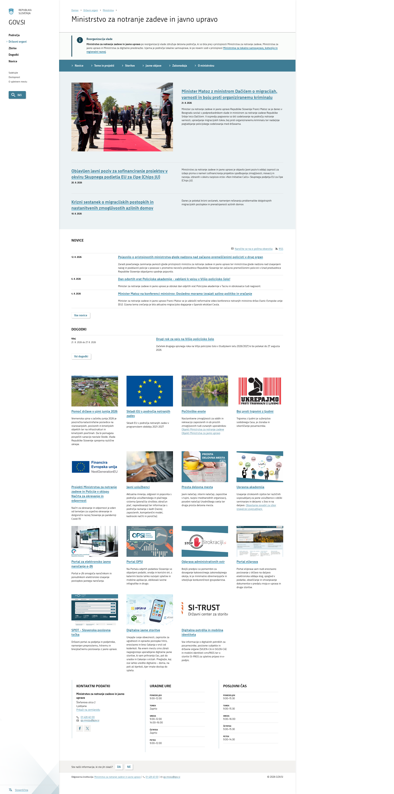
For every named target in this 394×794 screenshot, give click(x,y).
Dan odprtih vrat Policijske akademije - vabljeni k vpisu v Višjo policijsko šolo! (174, 279)
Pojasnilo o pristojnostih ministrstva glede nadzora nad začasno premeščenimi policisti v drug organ (190, 257)
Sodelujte (13, 72)
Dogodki (14, 55)
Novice (13, 61)
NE (129, 767)
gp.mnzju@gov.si (90, 720)
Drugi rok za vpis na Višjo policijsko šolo (185, 339)
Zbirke (13, 48)
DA (119, 767)
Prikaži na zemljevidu (88, 709)
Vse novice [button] (80, 315)
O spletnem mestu (18, 81)
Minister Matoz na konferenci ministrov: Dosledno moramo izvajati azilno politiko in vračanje (185, 293)
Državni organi (18, 42)
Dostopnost (14, 77)
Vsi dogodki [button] (81, 356)
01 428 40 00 (88, 717)
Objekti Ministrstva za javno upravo (201, 433)
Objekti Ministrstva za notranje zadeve (203, 429)
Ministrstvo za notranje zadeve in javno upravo (117, 777)
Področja (14, 35)
